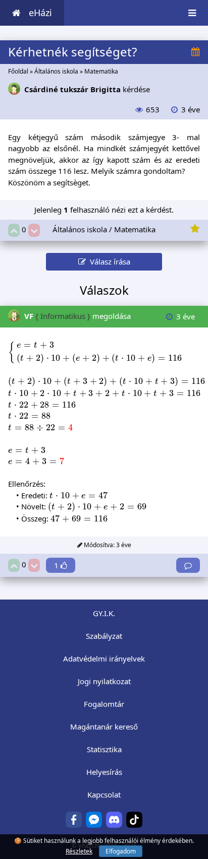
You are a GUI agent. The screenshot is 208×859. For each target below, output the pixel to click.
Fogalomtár (104, 704)
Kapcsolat (104, 794)
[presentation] (96, 352)
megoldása (77, 316)
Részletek (79, 851)
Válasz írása (108, 261)
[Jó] (14, 230)
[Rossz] (34, 230)
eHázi (40, 13)
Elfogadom (121, 851)
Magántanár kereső (104, 726)
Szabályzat (104, 636)
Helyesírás (104, 772)
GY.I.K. (104, 613)
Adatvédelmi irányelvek (104, 658)
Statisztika (104, 749)
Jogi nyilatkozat (104, 681)
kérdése (87, 89)
